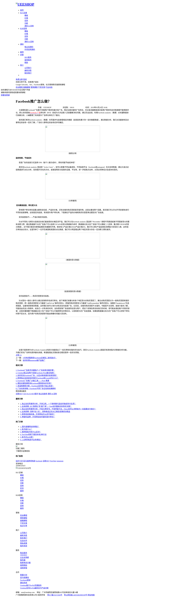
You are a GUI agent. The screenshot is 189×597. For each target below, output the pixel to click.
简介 (22, 65)
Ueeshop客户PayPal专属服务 (31, 585)
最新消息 (28, 70)
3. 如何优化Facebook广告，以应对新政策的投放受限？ (37, 375)
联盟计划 (23, 575)
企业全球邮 (24, 557)
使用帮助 (23, 565)
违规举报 (23, 568)
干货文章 (41, 87)
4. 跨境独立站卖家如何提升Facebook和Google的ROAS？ (37, 378)
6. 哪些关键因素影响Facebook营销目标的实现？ (34, 383)
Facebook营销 (25, 580)
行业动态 (49, 87)
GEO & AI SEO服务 (30, 394)
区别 (22, 488)
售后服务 (23, 553)
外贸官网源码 (29, 49)
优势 (26, 21)
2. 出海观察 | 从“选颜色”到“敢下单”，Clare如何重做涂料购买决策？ (46, 406)
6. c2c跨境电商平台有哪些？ (31, 440)
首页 (22, 10)
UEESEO (23, 555)
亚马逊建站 (24, 577)
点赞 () (19, 355)
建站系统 (23, 583)
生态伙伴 (23, 541)
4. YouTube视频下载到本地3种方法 (33, 434)
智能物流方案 (25, 563)
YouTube (53, 461)
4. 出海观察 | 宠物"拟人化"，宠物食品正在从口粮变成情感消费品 (45, 411)
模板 (26, 15)
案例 (22, 52)
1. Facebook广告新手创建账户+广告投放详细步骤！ (35, 370)
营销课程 (34, 87)
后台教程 (19, 87)
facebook (39, 461)
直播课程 (26, 87)
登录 (25, 79)
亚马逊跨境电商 (29, 461)
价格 (26, 18)
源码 (22, 44)
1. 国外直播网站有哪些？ (29, 427)
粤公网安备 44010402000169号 (75, 595)
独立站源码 (28, 47)
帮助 (26, 63)
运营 (22, 55)
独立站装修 (42, 394)
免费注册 (19, 79)
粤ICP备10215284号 (54, 595)
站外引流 (19, 461)
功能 (26, 23)
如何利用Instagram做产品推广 (34, 360)
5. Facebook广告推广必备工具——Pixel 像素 (32, 381)
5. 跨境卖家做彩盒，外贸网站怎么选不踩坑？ (37, 414)
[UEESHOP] (25, 4)
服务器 (22, 560)
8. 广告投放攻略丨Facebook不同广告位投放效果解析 (36, 388)
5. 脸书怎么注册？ (27, 437)
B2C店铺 (23, 13)
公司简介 (28, 68)
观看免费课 (5, 95)
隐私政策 (23, 543)
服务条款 (23, 546)
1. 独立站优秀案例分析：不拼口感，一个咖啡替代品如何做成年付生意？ (48, 404)
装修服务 (28, 60)
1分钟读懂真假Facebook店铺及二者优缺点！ (40, 358)
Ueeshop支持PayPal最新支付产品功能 (34, 588)
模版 (22, 475)
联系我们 (28, 73)
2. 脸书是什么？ (26, 429)
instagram (60, 461)
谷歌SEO (19, 394)
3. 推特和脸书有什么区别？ (30, 432)
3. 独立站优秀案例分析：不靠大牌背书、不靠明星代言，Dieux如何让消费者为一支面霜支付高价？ (58, 409)
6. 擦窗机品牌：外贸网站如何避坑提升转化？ (37, 417)
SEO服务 (27, 57)
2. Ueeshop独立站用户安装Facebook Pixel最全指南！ (35, 373)
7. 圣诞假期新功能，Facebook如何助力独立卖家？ (35, 386)
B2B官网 (23, 28)
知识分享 (23, 526)
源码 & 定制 (29, 26)
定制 (22, 486)
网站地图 (91, 595)
